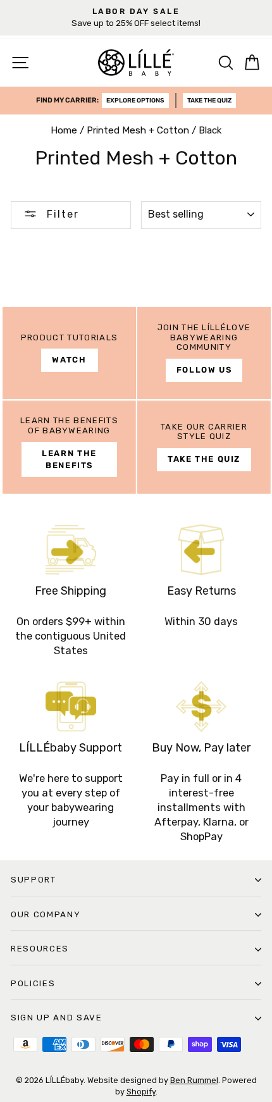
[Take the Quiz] (204, 447)
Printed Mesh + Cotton (138, 130)
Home (64, 130)
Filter (61, 214)
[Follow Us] (204, 353)
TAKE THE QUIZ (209, 100)
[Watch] (69, 353)
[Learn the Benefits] (69, 447)
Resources (40, 948)
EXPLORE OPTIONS (135, 100)
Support (33, 879)
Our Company (45, 914)
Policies (33, 983)
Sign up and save (56, 1017)
